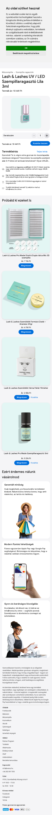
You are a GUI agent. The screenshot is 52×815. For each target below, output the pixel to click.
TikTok (5, 800)
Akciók (5, 724)
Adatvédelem (7, 757)
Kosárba (34, 397)
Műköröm (6, 714)
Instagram (6, 797)
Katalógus (6, 730)
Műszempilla (7, 72)
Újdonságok (7, 727)
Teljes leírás (42, 152)
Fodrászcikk (7, 711)
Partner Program (8, 741)
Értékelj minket (8, 751)
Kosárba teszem (40, 143)
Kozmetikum (7, 720)
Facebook (6, 794)
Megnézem (26, 265)
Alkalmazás (7, 748)
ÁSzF (4, 754)
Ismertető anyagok (9, 733)
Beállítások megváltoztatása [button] (26, 53)
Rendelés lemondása (10, 760)
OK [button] (26, 48)
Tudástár (6, 744)
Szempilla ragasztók (24, 72)
